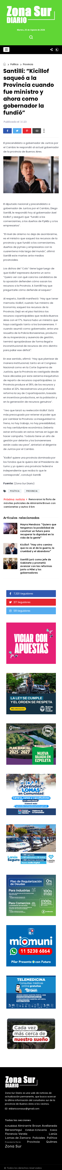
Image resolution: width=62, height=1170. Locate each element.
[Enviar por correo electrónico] (36, 130)
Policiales (38, 1137)
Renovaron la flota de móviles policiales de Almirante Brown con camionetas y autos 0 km (30, 503)
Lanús (53, 1133)
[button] (6, 49)
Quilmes (51, 1141)
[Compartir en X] (17, 130)
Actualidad (11, 1126)
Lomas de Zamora (18, 1137)
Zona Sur (13, 1146)
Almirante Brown (29, 1125)
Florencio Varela (16, 1133)
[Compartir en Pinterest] (27, 130)
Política (14, 64)
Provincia (28, 64)
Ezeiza (53, 1130)
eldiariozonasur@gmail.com (23, 1108)
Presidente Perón (13, 1142)
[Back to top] (57, 1165)
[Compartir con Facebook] (7, 130)
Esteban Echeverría (36, 1130)
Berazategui (13, 1129)
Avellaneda (49, 1125)
